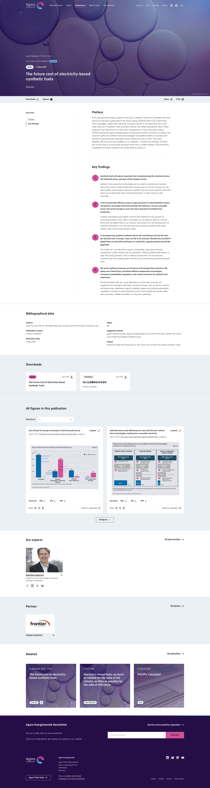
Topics (68, 5)
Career (153, 779)
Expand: (93, 431)
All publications (173, 654)
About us (139, 5)
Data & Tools (94, 5)
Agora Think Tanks (36, 778)
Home (28, 56)
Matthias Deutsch (35, 575)
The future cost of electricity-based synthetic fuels (57, 434)
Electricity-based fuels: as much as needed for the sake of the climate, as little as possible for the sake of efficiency (104, 679)
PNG (41, 501)
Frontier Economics (34, 635)
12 (165, 437)
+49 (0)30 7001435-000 (72, 776)
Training (156, 5)
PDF (61, 501)
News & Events (55, 5)
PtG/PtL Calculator (149, 674)
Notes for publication (89, 508)
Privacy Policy (179, 779)
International (108, 5)
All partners (175, 606)
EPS (51, 501)
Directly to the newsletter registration (164, 725)
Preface (31, 119)
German (53, 61)
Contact (164, 5)
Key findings (33, 124)
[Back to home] (38, 760)
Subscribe (175, 735)
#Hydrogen (30, 87)
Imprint (169, 779)
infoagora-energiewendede (72, 779)
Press (148, 5)
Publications (80, 5)
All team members (172, 539)
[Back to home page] (35, 5)
